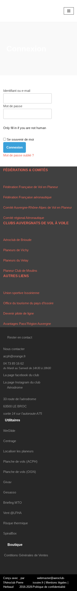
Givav (7, 482)
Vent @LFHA (12, 513)
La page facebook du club (21, 375)
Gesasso (9, 492)
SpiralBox (10, 533)
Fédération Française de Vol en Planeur (30, 187)
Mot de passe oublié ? (18, 155)
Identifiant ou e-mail (16, 90)
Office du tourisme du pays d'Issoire (28, 303)
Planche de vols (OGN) (19, 472)
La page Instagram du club (21, 382)
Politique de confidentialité (49, 586)
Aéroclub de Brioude (17, 240)
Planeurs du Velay (15, 260)
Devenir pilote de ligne (18, 313)
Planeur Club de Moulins (20, 270)
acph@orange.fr (14, 356)
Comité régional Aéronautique (23, 218)
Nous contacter (14, 349)
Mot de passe (12, 106)
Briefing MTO (12, 502)
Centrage (9, 441)
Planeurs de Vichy (16, 250)
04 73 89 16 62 (13, 363)
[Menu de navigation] (69, 11)
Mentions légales (56, 582)
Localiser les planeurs (18, 451)
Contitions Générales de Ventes (26, 555)
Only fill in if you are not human (24, 128)
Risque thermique (15, 523)
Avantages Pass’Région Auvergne (27, 323)
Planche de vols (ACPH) (20, 461)
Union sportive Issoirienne (21, 293)
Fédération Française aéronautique (27, 197)
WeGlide (9, 430)
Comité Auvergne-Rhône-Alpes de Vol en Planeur (37, 207)
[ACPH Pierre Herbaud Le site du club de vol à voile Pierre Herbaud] (16, 11)
